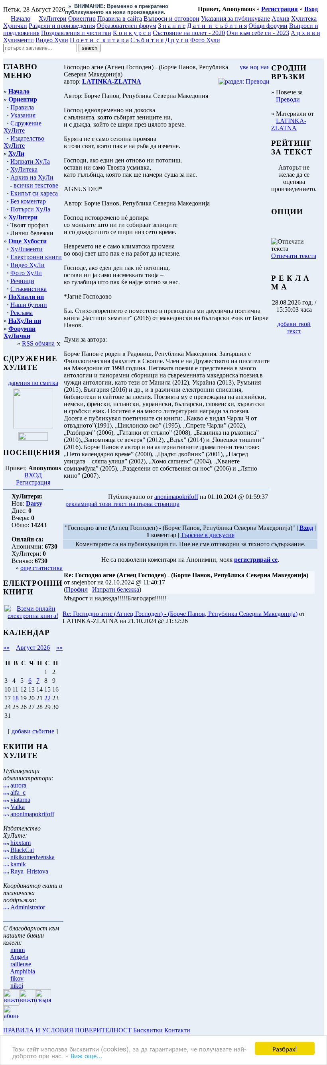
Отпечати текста (293, 255)
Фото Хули (205, 40)
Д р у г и (177, 40)
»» (59, 647)
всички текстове (36, 185)
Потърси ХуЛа (30, 209)
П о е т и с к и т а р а (99, 40)
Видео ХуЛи (27, 265)
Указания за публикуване (235, 18)
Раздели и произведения (62, 25)
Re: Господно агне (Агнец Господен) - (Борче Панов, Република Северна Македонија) (180, 613)
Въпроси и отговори (171, 18)
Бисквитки (148, 1030)
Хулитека (304, 18)
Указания (22, 115)
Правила (22, 107)
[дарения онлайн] (33, 438)
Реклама (21, 312)
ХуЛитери (53, 18)
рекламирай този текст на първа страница (122, 503)
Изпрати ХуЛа (30, 161)
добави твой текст (294, 327)
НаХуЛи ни (24, 320)
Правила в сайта (119, 18)
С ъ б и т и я (147, 40)
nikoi (16, 985)
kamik (18, 864)
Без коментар (28, 201)
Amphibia (22, 971)
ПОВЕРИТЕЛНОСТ (103, 1030)
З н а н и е (171, 25)
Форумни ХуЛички (19, 332)
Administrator (27, 907)
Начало (20, 18)
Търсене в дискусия (207, 535)
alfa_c (18, 792)
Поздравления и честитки (76, 32)
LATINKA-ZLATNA (288, 124)
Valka (17, 806)
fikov (17, 978)
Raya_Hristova (29, 871)
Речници (22, 280)
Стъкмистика (28, 288)
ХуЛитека (23, 169)
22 (47, 698)
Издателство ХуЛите (24, 142)
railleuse (20, 964)
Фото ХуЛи (26, 273)
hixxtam (20, 842)
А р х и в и (305, 32)
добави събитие (33, 731)
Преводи (288, 99)
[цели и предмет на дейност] (33, 426)
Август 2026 (33, 647)
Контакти (177, 1030)
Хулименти (18, 40)
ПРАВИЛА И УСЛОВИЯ (38, 1030)
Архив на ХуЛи (31, 177)
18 (15, 698)
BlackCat (22, 849)
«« (6, 647)
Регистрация (33, 482)
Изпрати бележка (115, 589)
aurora (18, 785)
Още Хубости (27, 241)
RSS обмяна (38, 343)
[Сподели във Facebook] (195, 504)
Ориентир (22, 99)
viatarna (20, 799)
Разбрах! (284, 1048)
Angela (19, 957)
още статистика (41, 568)
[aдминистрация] (194, 1030)
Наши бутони (28, 304)
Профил (77, 589)
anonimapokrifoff (32, 814)
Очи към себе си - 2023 (258, 32)
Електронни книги (36, 257)
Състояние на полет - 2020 (189, 32)
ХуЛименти (26, 249)
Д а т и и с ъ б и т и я (217, 25)
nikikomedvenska (32, 857)
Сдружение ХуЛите (22, 127)
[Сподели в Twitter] (226, 504)
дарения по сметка (33, 382)
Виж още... (86, 1055)
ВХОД (33, 475)
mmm (17, 949)
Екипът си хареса (34, 193)
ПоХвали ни (26, 296)
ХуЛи (16, 153)
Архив (281, 18)
